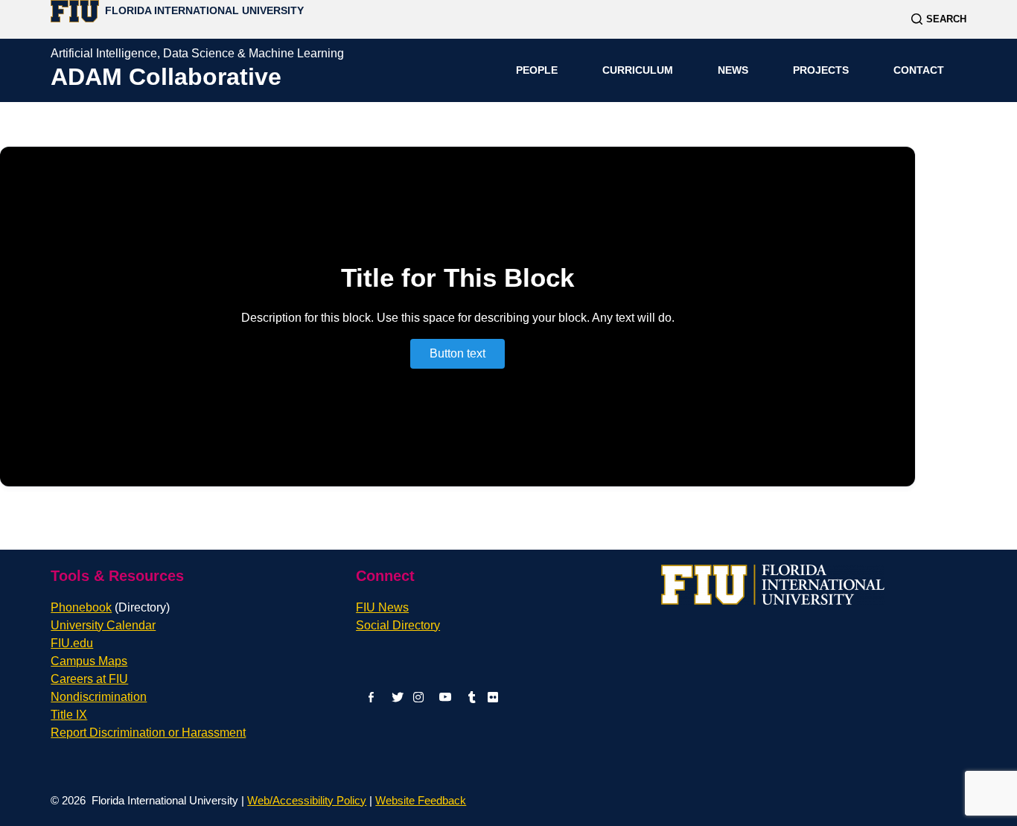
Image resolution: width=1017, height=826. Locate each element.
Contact (918, 70)
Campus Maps (89, 661)
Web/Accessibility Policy (306, 800)
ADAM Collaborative (166, 76)
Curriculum (637, 70)
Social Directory (398, 625)
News (733, 70)
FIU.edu (72, 643)
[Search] (938, 19)
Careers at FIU (89, 679)
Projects (821, 70)
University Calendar (103, 625)
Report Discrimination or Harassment (148, 732)
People (537, 70)
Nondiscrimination (99, 696)
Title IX (69, 714)
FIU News (382, 607)
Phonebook (110, 607)
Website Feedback (420, 800)
